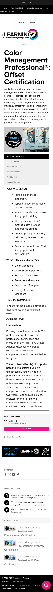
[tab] (26, 156)
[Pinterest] (18, 474)
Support (23, 12)
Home (5, 8)
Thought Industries (17, 581)
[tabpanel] (26, 298)
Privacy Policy (24, 586)
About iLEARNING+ (17, 8)
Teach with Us (37, 586)
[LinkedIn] (14, 474)
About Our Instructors (34, 8)
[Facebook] (6, 474)
